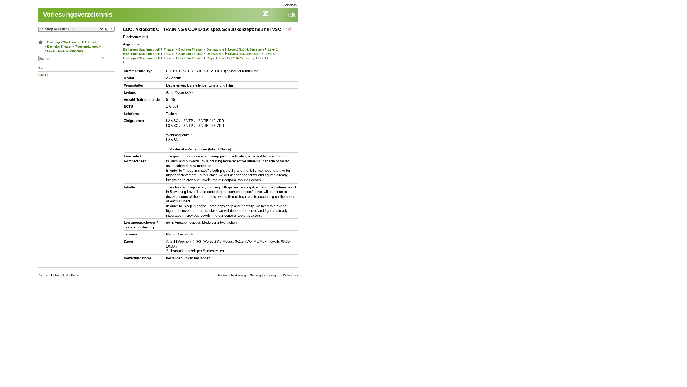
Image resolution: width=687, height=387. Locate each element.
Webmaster (290, 275)
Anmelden (290, 4)
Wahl (41, 68)
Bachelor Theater (59, 46)
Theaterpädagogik (88, 46)
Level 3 (270, 53)
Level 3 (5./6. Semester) (244, 53)
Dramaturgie (215, 49)
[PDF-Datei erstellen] (290, 29)
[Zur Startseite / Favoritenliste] (40, 42)
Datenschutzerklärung (231, 275)
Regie (211, 58)
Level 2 (43, 74)
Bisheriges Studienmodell (65, 42)
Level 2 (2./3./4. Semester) (65, 50)
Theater (93, 42)
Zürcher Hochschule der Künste (59, 275)
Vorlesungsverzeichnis (77, 14)
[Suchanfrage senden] (103, 58)
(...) (125, 62)
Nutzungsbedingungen (264, 275)
